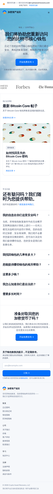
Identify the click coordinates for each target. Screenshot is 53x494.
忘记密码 (6, 407)
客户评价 (6, 437)
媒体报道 (6, 441)
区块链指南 (7, 419)
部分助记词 (7, 411)
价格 (4, 433)
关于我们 (6, 430)
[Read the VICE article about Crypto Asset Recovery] (43, 87)
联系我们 (6, 445)
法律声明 (6, 467)
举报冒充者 (33, 5)
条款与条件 (7, 474)
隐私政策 (24, 378)
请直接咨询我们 (26, 204)
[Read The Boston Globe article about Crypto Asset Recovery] (16, 87)
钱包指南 (6, 415)
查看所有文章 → (9, 118)
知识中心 (6, 456)
